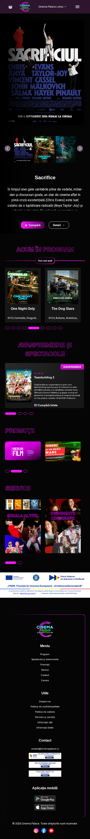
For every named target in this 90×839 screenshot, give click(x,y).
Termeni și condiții (45, 717)
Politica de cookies (45, 712)
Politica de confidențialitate (45, 706)
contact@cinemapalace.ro (45, 749)
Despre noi (45, 701)
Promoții (45, 665)
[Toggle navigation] (77, 6)
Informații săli (45, 722)
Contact (45, 675)
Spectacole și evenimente (44, 659)
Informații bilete (44, 728)
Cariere (45, 680)
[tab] (7, 328)
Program (45, 654)
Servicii (45, 670)
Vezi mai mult (45, 260)
